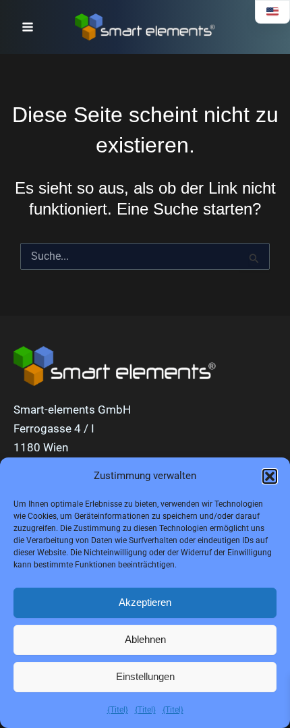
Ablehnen (145, 639)
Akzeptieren (145, 602)
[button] (270, 476)
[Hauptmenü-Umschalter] (27, 27)
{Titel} (117, 710)
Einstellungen (145, 676)
